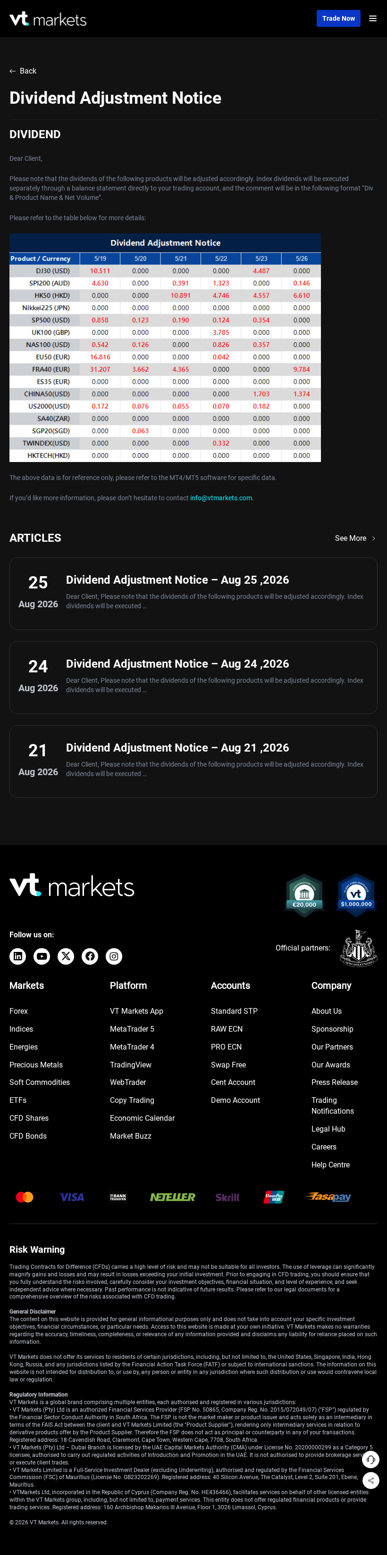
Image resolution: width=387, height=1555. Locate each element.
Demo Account (235, 1100)
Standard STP (234, 1011)
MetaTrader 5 (132, 1029)
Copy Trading (132, 1100)
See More (350, 538)
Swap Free (228, 1064)
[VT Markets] (47, 18)
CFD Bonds (28, 1136)
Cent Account (233, 1082)
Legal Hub (328, 1129)
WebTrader (128, 1082)
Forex (18, 1011)
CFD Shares (29, 1118)
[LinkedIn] (17, 956)
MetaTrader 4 (132, 1046)
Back (28, 70)
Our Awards (330, 1064)
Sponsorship (332, 1029)
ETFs (17, 1100)
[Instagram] (114, 956)
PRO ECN (226, 1046)
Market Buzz (130, 1136)
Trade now (338, 18)
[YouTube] (42, 956)
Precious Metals (36, 1064)
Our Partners (332, 1046)
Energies (23, 1046)
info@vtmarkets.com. (222, 498)
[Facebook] (90, 956)
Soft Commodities (39, 1082)
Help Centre (330, 1164)
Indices (21, 1029)
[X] (66, 956)
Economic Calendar (142, 1118)
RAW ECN (227, 1029)
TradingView (130, 1064)
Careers (324, 1146)
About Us (326, 1011)
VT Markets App (136, 1011)
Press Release (334, 1082)
